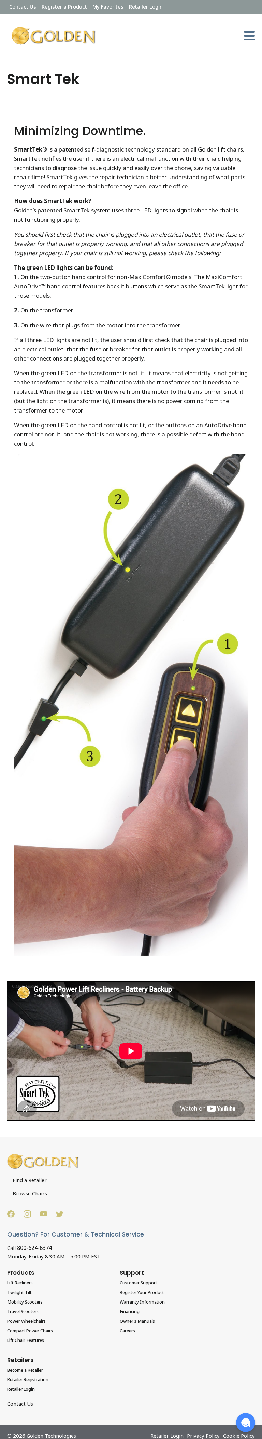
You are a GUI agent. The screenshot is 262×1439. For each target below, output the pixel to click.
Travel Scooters (23, 1311)
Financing (130, 1311)
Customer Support (138, 1283)
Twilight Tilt (19, 1292)
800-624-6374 (34, 1248)
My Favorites (107, 6)
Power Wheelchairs (26, 1321)
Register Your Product (142, 1292)
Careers (127, 1330)
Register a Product (64, 6)
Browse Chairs (30, 1193)
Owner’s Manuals (137, 1321)
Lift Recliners (20, 1283)
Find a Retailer (30, 1180)
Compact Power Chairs (30, 1330)
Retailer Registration (27, 1379)
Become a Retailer (25, 1370)
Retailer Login (146, 6)
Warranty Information (142, 1302)
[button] (245, 1422)
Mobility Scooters (25, 1302)
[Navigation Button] (249, 36)
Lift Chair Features (25, 1340)
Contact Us (22, 6)
